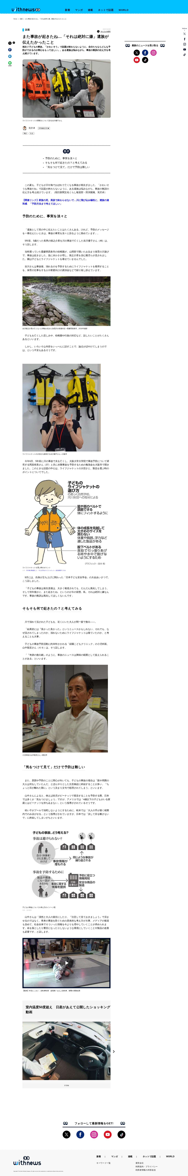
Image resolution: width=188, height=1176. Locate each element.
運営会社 (140, 1163)
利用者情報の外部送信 (146, 1170)
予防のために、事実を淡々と (61, 158)
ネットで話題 (106, 10)
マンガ (79, 10)
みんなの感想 (106, 31)
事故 (25, 133)
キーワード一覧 (103, 1163)
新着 (67, 10)
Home (15, 19)
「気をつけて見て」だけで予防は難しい (67, 167)
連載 (90, 10)
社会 (31, 133)
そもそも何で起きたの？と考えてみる (66, 162)
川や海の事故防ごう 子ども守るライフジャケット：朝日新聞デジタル (46, 570)
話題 (21, 19)
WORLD (124, 10)
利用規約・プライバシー (147, 1166)
